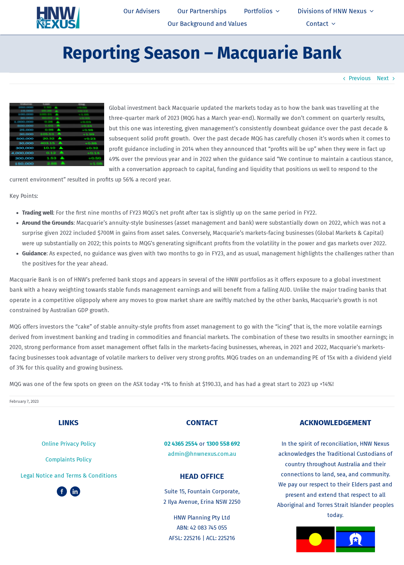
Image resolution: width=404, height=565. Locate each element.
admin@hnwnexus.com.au (202, 453)
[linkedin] (75, 491)
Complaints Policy (68, 459)
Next (383, 78)
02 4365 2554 (181, 443)
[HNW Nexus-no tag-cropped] (58, 8)
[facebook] (62, 491)
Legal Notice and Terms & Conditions (69, 475)
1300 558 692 (223, 443)
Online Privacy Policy (69, 443)
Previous (360, 78)
